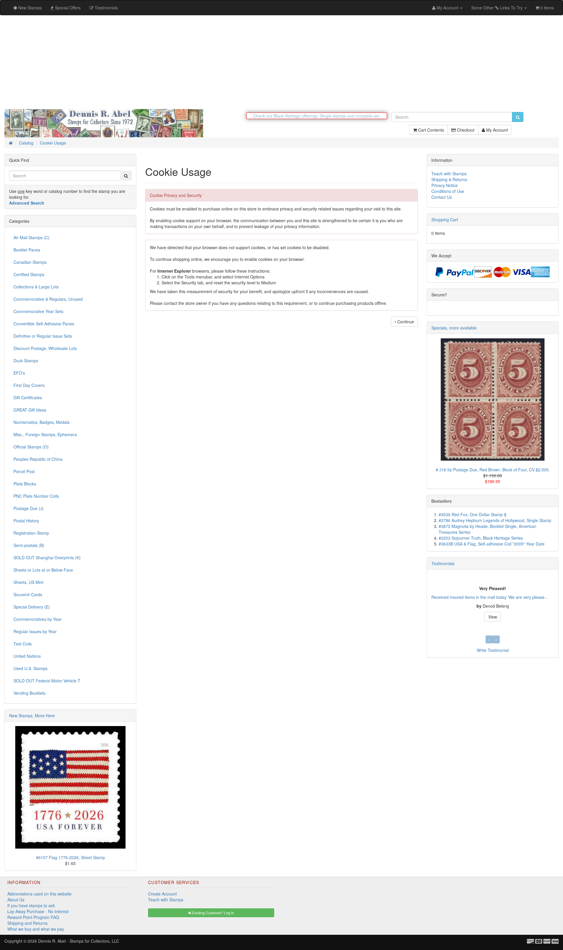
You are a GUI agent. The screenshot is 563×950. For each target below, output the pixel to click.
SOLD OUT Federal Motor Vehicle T (46, 681)
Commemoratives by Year (37, 619)
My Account (496, 130)
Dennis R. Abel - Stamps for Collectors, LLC (78, 941)
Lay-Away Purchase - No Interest (38, 911)
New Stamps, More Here (32, 715)
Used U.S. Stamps (30, 668)
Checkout (465, 130)
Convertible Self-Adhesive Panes (43, 324)
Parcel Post (24, 471)
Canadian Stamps (30, 262)
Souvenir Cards (27, 594)
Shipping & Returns (449, 179)
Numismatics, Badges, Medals (41, 422)
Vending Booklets (29, 693)
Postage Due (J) (28, 508)
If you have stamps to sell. (31, 905)
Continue (405, 321)
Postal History (26, 521)
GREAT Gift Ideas (29, 410)
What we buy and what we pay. (36, 929)
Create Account (162, 894)
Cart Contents (430, 130)
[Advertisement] (281, 62)
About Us (15, 900)
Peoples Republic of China (37, 459)
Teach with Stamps (449, 173)
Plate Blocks (24, 484)
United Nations (27, 656)
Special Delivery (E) (31, 607)
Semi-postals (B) (28, 545)
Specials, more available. (454, 328)
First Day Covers (29, 385)
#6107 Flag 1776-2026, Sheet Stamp (70, 857)
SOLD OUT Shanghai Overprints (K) (47, 557)
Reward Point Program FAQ (33, 917)
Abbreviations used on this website (39, 894)
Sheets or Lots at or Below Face (43, 570)
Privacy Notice (444, 185)
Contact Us (441, 197)
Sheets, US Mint (28, 582)
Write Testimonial (493, 650)
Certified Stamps (28, 274)
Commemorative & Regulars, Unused (48, 299)
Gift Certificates (27, 397)
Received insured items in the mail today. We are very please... (485, 597)
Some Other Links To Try (497, 8)
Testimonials (443, 563)
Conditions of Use (447, 191)
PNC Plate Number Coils (36, 496)
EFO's (19, 373)
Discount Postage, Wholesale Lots (45, 348)
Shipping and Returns (27, 923)
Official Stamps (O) (31, 447)
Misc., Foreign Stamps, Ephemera (45, 434)
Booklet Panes (26, 250)
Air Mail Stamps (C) (31, 237)
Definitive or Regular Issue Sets (42, 336)
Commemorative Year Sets (38, 311)
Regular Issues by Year (35, 631)
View (488, 617)
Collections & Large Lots (36, 287)
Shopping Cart (444, 219)
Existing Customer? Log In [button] (212, 912)
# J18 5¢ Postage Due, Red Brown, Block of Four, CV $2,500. (493, 470)
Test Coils (22, 644)
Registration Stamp (31, 533)
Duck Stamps (25, 360)
